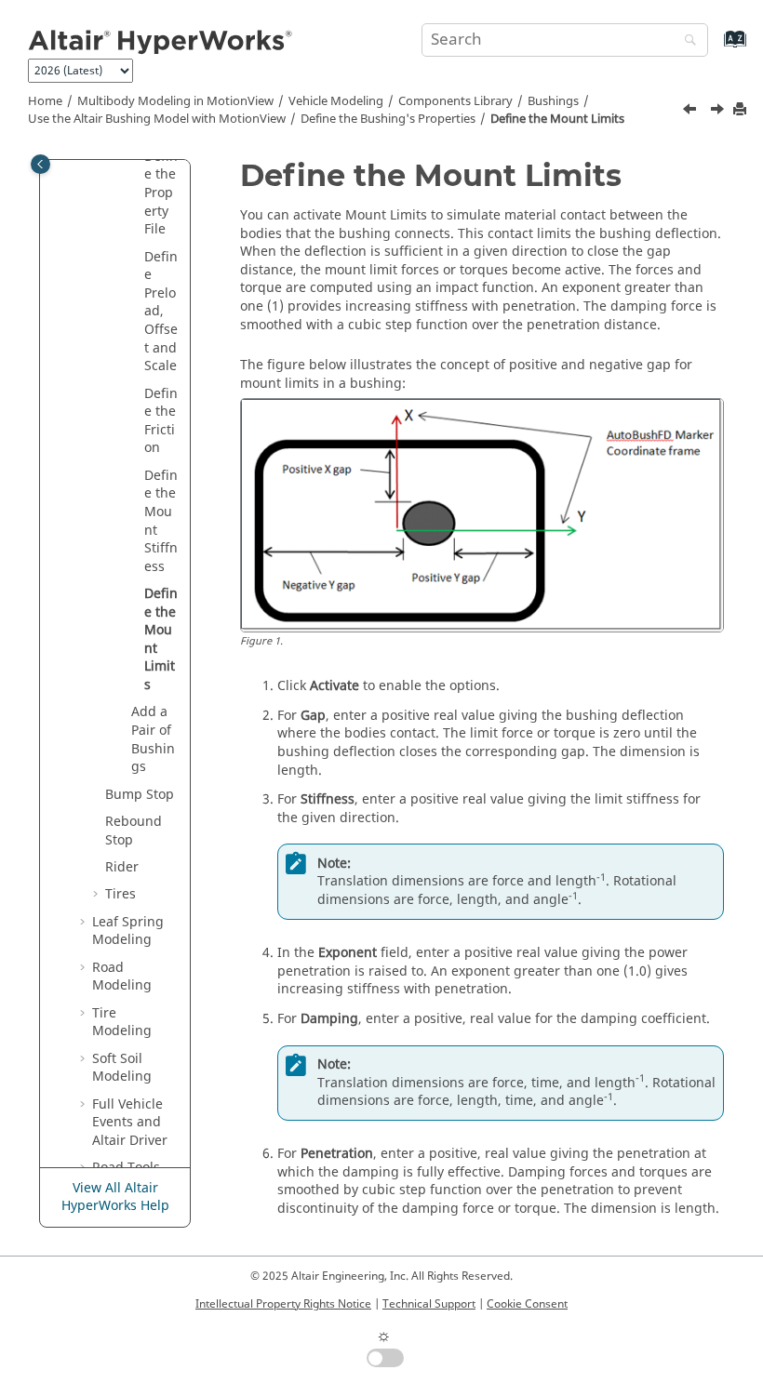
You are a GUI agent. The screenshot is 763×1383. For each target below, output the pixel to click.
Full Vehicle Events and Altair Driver (129, 1122)
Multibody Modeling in (175, 101)
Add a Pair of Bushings (153, 739)
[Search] (686, 41)
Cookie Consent (527, 1304)
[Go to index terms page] (715, 48)
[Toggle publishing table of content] (40, 164)
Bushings (553, 101)
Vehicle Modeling (335, 101)
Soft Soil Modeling (122, 1068)
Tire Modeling (122, 1023)
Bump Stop (139, 795)
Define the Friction (161, 421)
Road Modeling (122, 977)
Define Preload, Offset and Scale (161, 312)
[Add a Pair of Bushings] (719, 111)
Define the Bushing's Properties (388, 119)
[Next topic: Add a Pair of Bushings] (719, 111)
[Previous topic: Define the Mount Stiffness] (693, 111)
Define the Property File (161, 193)
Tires (120, 894)
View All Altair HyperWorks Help (115, 1197)
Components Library (455, 101)
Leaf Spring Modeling (128, 931)
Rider (122, 867)
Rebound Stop (133, 831)
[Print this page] (741, 110)
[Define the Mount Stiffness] (696, 111)
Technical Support (428, 1304)
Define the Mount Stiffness (161, 521)
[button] (136, 257)
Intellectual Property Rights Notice (283, 1304)
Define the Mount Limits (557, 119)
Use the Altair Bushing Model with (157, 119)
